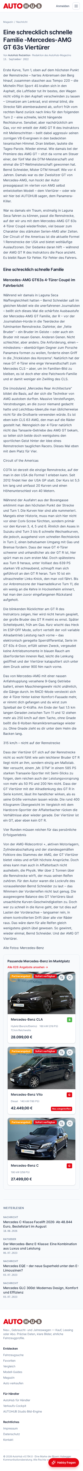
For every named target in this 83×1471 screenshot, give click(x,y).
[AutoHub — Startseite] (22, 6)
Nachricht (21, 21)
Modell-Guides (12, 1372)
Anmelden (62, 6)
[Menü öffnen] (76, 6)
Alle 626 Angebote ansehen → (27, 967)
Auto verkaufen (13, 1383)
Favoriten (9, 1360)
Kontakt (8, 1439)
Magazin (8, 21)
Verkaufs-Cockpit (14, 1405)
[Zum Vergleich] (61, 977)
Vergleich (9, 1366)
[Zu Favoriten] (69, 977)
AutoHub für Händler (16, 1400)
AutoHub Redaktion (19, 55)
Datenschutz (11, 1434)
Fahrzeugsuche (13, 1355)
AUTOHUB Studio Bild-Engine (22, 1411)
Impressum (10, 1428)
